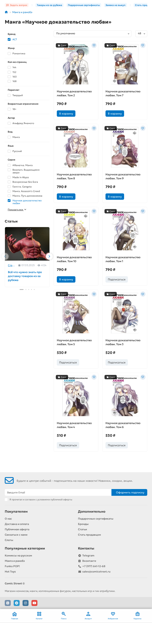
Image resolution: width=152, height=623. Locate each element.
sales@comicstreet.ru (96, 571)
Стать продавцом (89, 534)
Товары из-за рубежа (49, 5)
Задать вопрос (18, 5)
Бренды (83, 524)
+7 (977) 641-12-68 (93, 566)
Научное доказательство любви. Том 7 (123, 93)
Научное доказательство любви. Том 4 (74, 425)
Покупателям (16, 511)
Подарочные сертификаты (84, 5)
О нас (8, 518)
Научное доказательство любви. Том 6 (123, 425)
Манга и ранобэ (22, 12)
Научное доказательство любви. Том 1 (123, 259)
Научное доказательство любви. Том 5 (74, 342)
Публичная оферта (17, 529)
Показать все (16, 209)
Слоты (9, 540)
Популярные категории (25, 548)
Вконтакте (89, 561)
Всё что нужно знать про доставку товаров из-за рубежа (25, 276)
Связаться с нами (16, 534)
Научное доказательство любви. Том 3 (123, 342)
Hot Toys (10, 571)
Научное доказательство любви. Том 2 (74, 93)
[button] (5, 256)
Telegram (88, 555)
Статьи (11, 265)
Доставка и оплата (17, 524)
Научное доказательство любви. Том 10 (74, 259)
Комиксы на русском (18, 555)
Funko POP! (12, 566)
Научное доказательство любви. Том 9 (123, 176)
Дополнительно (91, 511)
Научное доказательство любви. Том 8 (74, 176)
